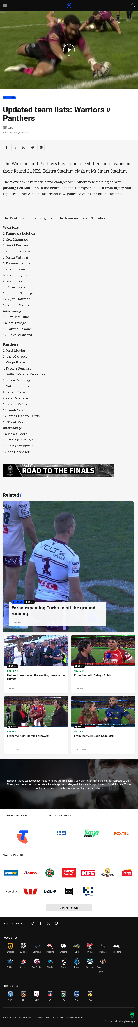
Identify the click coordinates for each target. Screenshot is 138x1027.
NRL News (9, 98)
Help (48, 1017)
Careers (39, 1017)
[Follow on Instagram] (56, 923)
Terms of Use (9, 1017)
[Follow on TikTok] (32, 923)
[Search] (133, 5)
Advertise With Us (75, 1017)
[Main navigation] (5, 6)
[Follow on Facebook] (40, 923)
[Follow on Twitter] (48, 923)
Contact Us (58, 1017)
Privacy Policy (25, 1017)
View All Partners (69, 907)
